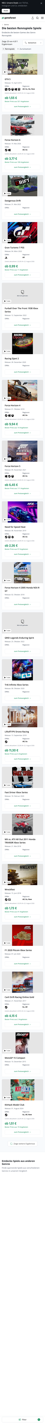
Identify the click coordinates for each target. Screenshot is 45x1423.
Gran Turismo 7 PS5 (14, 247)
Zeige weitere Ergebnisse (24, 1143)
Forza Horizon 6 (12, 140)
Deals (6, 11)
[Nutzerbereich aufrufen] (32, 17)
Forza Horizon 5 (12, 466)
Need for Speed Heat (15, 527)
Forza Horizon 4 (12, 405)
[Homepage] (9, 18)
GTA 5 (7, 79)
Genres (6, 25)
